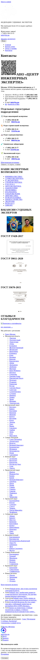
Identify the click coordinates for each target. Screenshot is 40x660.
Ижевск (12, 472)
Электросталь (14, 403)
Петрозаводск (14, 451)
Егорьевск (13, 346)
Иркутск (12, 520)
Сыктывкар (13, 455)
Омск (11, 531)
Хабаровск (13, 545)
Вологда (12, 443)
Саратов (12, 491)
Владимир (13, 411)
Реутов (11, 386)
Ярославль (13, 436)
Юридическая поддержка (10, 162)
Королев (12, 359)
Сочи (11, 466)
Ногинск (12, 372)
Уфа (10, 495)
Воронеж (12, 413)
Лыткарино (13, 365)
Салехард (12, 504)
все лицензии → (7, 327)
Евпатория (13, 568)
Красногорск (14, 361)
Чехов (11, 399)
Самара (12, 487)
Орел (11, 424)
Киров (11, 478)
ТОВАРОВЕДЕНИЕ (12, 194)
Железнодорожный (16, 348)
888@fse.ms (15, 140)
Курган (12, 502)
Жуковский (13, 349)
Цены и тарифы (11, 48)
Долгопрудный (14, 340)
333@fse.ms (15, 131)
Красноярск (13, 524)
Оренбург (12, 481)
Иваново (12, 414)
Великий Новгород (16, 445)
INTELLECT (10, 203)
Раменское (13, 384)
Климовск (13, 353)
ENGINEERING (11, 192)
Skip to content (6, 2)
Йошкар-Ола (14, 474)
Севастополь (14, 569)
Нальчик (12, 562)
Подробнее (5, 654)
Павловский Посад (16, 378)
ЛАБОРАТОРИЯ (11, 188)
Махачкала (13, 558)
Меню (3, 41)
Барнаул (12, 518)
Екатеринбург (14, 501)
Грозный (12, 556)
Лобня (11, 363)
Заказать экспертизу (8, 39)
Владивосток (14, 539)
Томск (11, 533)
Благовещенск (14, 537)
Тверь (11, 432)
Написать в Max (13, 104)
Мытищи (12, 369)
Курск (11, 420)
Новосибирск (14, 527)
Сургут (12, 506)
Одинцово (13, 374)
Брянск (12, 409)
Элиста (12, 468)
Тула (11, 434)
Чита (11, 546)
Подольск (12, 380)
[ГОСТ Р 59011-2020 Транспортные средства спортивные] (20, 283)
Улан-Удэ (12, 543)
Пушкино (12, 382)
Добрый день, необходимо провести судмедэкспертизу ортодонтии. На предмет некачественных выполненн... (21, 594)
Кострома (12, 418)
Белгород (12, 407)
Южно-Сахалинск (16, 548)
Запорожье (13, 577)
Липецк (12, 422)
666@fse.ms (15, 122)
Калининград (14, 447)
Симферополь (14, 571)
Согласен (5, 658)
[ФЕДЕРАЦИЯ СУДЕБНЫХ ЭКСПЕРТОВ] (9, 19)
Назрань (12, 560)
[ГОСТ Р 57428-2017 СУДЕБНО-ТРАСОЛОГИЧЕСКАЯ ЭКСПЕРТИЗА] (20, 254)
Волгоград (13, 460)
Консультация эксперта (9, 585)
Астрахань (13, 458)
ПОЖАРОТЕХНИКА (13, 197)
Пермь (11, 485)
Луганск (12, 581)
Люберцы (12, 367)
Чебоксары (13, 497)
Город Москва (10, 334)
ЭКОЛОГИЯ (10, 201)
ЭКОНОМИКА (11, 190)
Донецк (12, 579)
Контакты (8, 50)
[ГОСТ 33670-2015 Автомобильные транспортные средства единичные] (20, 312)
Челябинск (13, 512)
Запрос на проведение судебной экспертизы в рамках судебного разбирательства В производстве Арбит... (20, 610)
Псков (11, 453)
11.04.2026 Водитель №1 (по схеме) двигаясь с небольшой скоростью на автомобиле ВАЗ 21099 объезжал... (20, 604)
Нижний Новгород (16, 480)
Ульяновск (13, 493)
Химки (12, 397)
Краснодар (13, 462)
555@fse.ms (14, 149)
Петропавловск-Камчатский (19, 541)
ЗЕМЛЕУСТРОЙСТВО (13, 199)
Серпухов (12, 390)
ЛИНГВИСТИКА (11, 196)
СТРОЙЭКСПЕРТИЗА (13, 182)
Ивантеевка (13, 351)
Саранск (12, 489)
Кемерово (12, 522)
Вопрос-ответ (10, 46)
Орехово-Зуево (14, 376)
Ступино (12, 393)
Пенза (11, 483)
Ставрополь (13, 564)
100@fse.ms (15, 159)
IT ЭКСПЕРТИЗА (11, 180)
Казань (11, 476)
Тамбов (12, 430)
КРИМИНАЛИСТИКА (13, 176)
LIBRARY (9, 205)
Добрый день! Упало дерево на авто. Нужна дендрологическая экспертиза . (21, 599)
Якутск (12, 550)
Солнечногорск (15, 392)
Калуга (12, 416)
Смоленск (13, 428)
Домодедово (13, 342)
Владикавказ (14, 554)
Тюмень (12, 508)
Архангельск (14, 441)
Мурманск (13, 449)
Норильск (13, 529)
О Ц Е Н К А (10, 184)
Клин (11, 355)
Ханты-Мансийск (15, 510)
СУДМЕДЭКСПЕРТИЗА (14, 178)
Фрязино (12, 395)
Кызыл (11, 525)
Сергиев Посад (14, 388)
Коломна (12, 357)
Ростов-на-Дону (15, 464)
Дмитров (12, 338)
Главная (8, 45)
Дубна (11, 344)
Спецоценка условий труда (11, 623)
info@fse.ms (5, 35)
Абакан (12, 516)
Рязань (11, 426)
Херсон (12, 575)
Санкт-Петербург (15, 439)
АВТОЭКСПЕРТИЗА (13, 186)
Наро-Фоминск (14, 370)
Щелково (12, 401)
